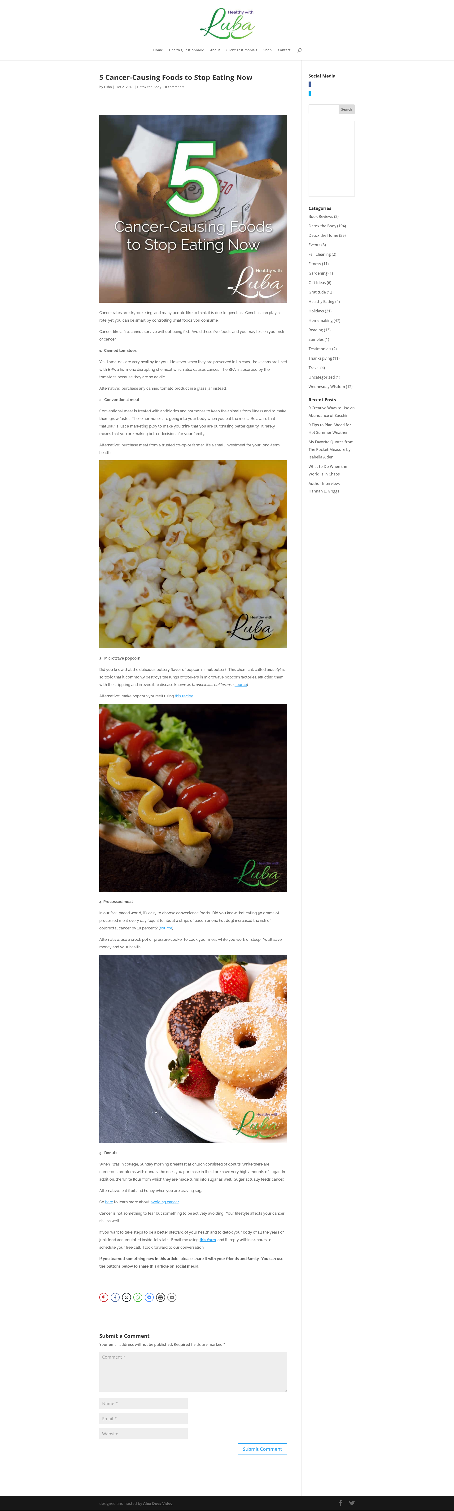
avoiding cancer (165, 1202)
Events (314, 244)
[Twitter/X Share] (126, 1297)
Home (158, 50)
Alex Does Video (158, 1503)
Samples (316, 339)
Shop (267, 50)
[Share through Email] (171, 1297)
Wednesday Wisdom (327, 386)
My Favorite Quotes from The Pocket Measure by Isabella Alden (331, 449)
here (109, 1202)
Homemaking (321, 320)
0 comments (174, 87)
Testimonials (320, 348)
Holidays (316, 311)
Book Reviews (321, 216)
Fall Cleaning (320, 254)
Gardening (318, 273)
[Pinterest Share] (103, 1297)
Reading (316, 329)
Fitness (315, 263)
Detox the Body (149, 87)
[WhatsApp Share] (137, 1297)
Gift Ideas (317, 282)
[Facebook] (310, 84)
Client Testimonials (241, 50)
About (215, 50)
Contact (284, 50)
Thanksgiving (320, 358)
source (241, 684)
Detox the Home (323, 235)
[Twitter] (310, 93)
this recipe (184, 696)
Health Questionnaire (186, 50)
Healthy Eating (321, 301)
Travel (314, 367)
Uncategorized (322, 377)
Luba (108, 87)
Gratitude (317, 292)
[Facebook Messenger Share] (149, 1297)
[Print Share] (160, 1297)
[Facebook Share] (115, 1297)
